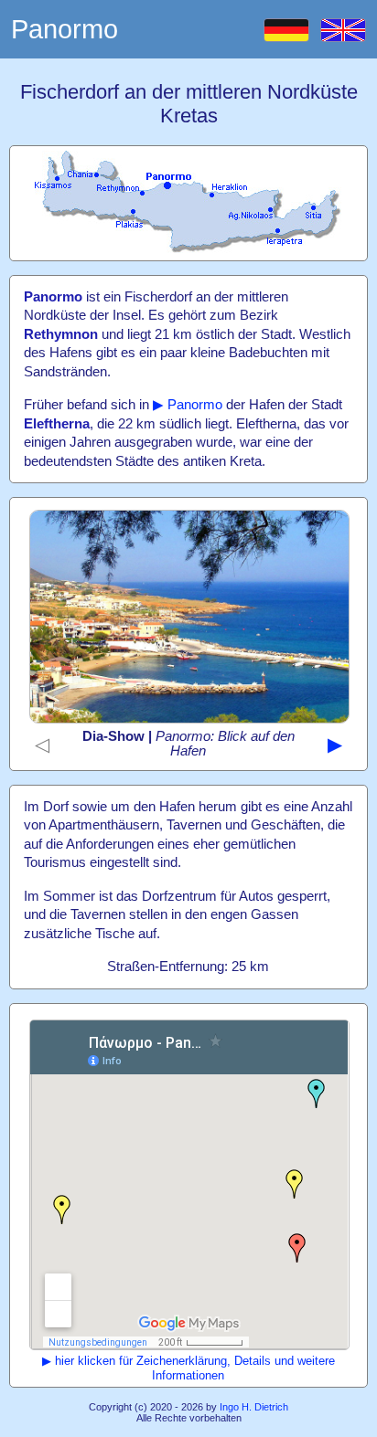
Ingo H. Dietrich (254, 1406)
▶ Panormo (187, 404)
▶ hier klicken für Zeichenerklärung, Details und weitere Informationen (188, 1368)
